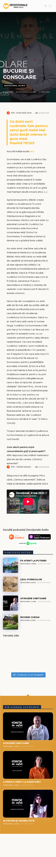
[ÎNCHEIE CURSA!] (10, 622)
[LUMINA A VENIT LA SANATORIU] (28, 765)
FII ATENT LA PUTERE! (33, 560)
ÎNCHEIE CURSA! (29, 617)
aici (32, 151)
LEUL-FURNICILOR (31, 579)
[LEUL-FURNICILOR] (10, 584)
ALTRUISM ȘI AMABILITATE (19, 820)
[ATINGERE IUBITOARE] (10, 603)
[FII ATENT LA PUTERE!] (10, 565)
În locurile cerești (27, 92)
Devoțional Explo (28, 582)
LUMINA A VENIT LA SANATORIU (22, 781)
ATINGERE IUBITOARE (33, 598)
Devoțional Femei (28, 620)
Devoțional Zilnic (14, 86)
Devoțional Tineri (28, 564)
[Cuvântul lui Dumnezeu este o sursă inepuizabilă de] (28, 656)
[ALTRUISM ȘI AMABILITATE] (28, 803)
